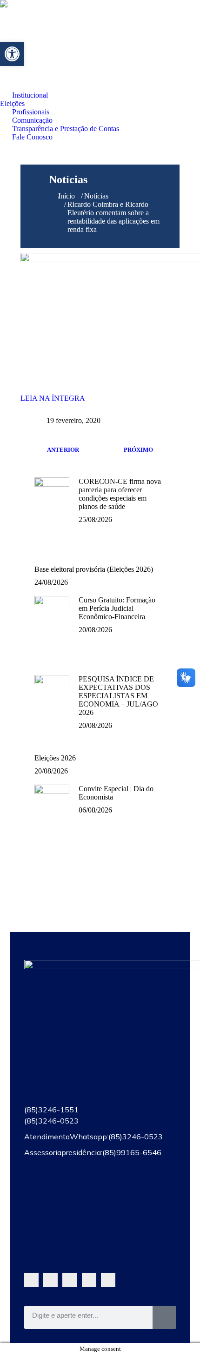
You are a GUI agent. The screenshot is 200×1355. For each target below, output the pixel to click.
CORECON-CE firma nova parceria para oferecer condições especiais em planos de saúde (120, 493)
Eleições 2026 (55, 758)
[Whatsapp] (31, 1280)
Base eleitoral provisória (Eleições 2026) (93, 569)
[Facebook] (50, 1280)
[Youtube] (69, 1280)
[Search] (164, 1317)
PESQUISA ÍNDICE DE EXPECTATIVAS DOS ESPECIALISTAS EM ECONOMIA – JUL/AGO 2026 (118, 695)
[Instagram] (89, 1280)
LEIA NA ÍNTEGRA (52, 398)
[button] (12, 54)
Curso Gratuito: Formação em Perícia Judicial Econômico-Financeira (117, 608)
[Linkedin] (108, 1280)
